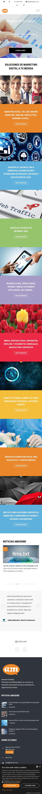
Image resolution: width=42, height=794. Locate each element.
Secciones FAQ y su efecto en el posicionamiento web (24, 720)
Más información (21, 124)
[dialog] (21, 779)
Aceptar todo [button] (11, 785)
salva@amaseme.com (11, 762)
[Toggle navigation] (38, 10)
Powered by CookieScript (33, 793)
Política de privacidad (16, 780)
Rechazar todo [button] (30, 785)
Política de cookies (7, 790)
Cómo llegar (9, 752)
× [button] (40, 766)
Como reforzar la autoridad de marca (19, 711)
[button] (21, 782)
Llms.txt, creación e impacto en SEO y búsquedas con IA (20, 566)
